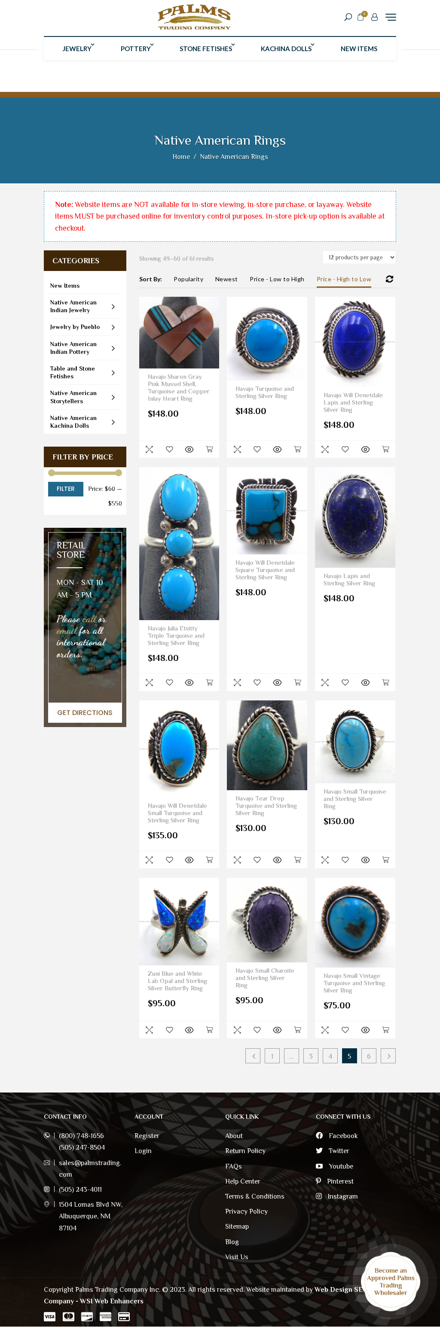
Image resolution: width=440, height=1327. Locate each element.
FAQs (233, 1166)
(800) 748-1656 (81, 1136)
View (189, 449)
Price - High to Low (344, 279)
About (234, 1136)
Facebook (342, 1136)
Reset (389, 279)
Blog (232, 1242)
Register (146, 1136)
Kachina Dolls (286, 48)
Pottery (136, 48)
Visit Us (236, 1257)
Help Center (242, 1181)
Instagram (342, 1196)
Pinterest (339, 1181)
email (66, 630)
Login (143, 1151)
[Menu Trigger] (390, 17)
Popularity (188, 279)
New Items (359, 48)
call (89, 618)
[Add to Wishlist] (169, 449)
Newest (226, 279)
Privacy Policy (246, 1211)
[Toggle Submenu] (113, 306)
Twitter (338, 1151)
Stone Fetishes (206, 48)
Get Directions (85, 713)
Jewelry (77, 48)
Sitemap (237, 1226)
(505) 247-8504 (82, 1147)
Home (181, 157)
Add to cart (209, 449)
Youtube (340, 1166)
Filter (66, 488)
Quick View (149, 449)
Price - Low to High (277, 279)
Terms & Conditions (254, 1196)
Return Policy (245, 1151)
